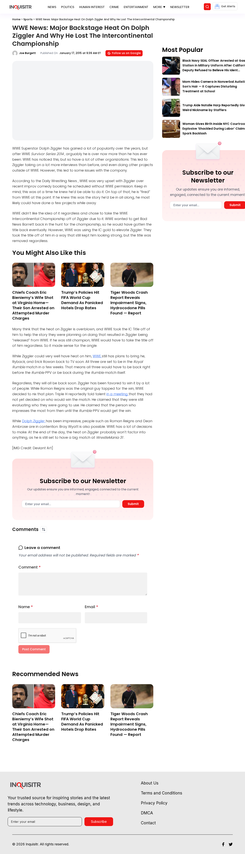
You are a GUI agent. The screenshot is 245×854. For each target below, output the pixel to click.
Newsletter (179, 7)
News (52, 7)
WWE (97, 356)
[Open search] (207, 6)
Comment (29, 567)
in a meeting (117, 394)
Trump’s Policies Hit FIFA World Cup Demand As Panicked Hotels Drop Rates (82, 300)
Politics (67, 7)
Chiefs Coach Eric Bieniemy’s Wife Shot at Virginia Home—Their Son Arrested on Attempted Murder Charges (33, 305)
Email (91, 606)
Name (25, 606)
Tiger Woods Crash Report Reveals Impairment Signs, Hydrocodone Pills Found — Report (129, 303)
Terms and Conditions (161, 793)
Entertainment (136, 7)
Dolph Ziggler (34, 421)
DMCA (147, 813)
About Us (149, 783)
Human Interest (92, 7)
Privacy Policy (154, 803)
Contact (148, 822)
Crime (114, 7)
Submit (133, 504)
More (157, 7)
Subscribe (99, 822)
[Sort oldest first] (43, 529)
